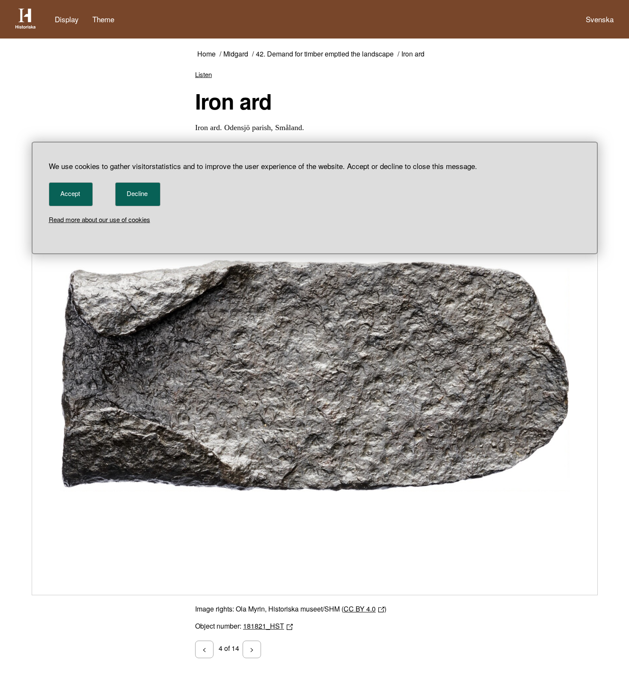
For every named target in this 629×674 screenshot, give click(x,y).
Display (67, 19)
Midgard (235, 54)
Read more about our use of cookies (99, 219)
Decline (137, 193)
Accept (70, 193)
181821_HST (263, 626)
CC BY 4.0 (360, 609)
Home (206, 54)
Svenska (600, 19)
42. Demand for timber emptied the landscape (325, 54)
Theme (103, 19)
